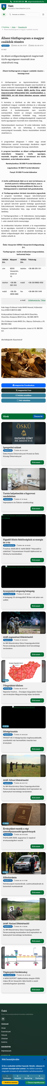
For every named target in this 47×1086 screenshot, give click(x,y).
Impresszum (6, 1051)
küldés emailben (24, 395)
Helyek (4, 1035)
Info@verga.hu (34, 300)
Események (6, 1032)
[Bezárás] (44, 1059)
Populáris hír (22, 27)
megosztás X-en (24, 390)
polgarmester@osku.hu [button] (36, 1)
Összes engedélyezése (36, 1082)
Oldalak (4, 1039)
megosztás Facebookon (24, 385)
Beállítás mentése (10, 1082)
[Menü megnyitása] (43, 14)
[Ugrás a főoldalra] (3, 7)
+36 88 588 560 (18, 1)
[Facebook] (4, 14)
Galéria (4, 1042)
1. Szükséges (7, 1077)
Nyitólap (6, 27)
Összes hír (38, 416)
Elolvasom (36, 462)
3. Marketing (28, 1077)
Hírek (14, 27)
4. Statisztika (39, 1077)
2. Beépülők (17, 1077)
